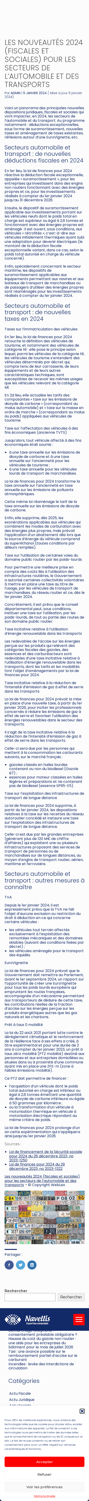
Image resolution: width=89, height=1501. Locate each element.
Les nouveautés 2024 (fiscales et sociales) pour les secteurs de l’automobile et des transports (42, 1181)
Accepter (44, 1462)
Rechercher (16, 1291)
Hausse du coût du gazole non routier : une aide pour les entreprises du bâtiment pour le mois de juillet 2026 (42, 1343)
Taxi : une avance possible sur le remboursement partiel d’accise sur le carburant (42, 1356)
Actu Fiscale (20, 1393)
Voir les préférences (44, 1487)
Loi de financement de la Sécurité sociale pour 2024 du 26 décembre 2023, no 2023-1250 (45, 1156)
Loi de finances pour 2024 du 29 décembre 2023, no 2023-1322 (37, 1166)
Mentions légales (44, 1496)
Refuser (44, 1474)
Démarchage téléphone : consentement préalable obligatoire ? (42, 1332)
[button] (82, 1411)
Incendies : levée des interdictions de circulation (41, 1366)
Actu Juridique (21, 1399)
